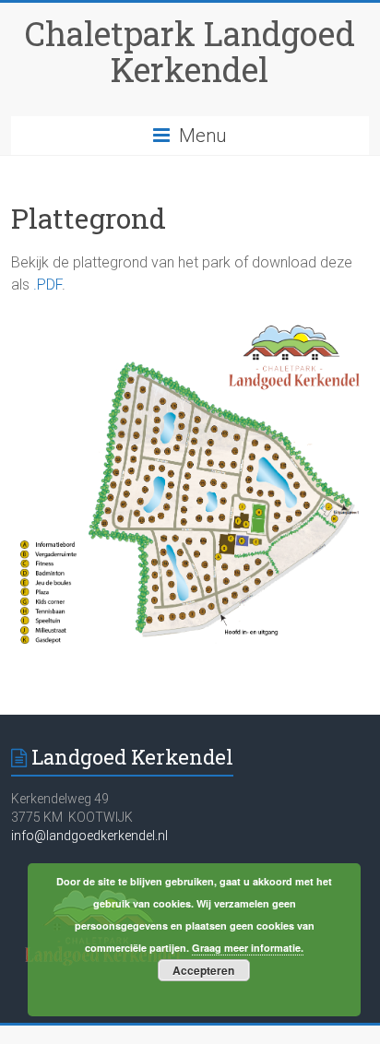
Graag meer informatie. (247, 948)
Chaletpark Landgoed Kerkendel (190, 51)
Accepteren (203, 970)
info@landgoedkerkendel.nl (89, 835)
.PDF (47, 284)
